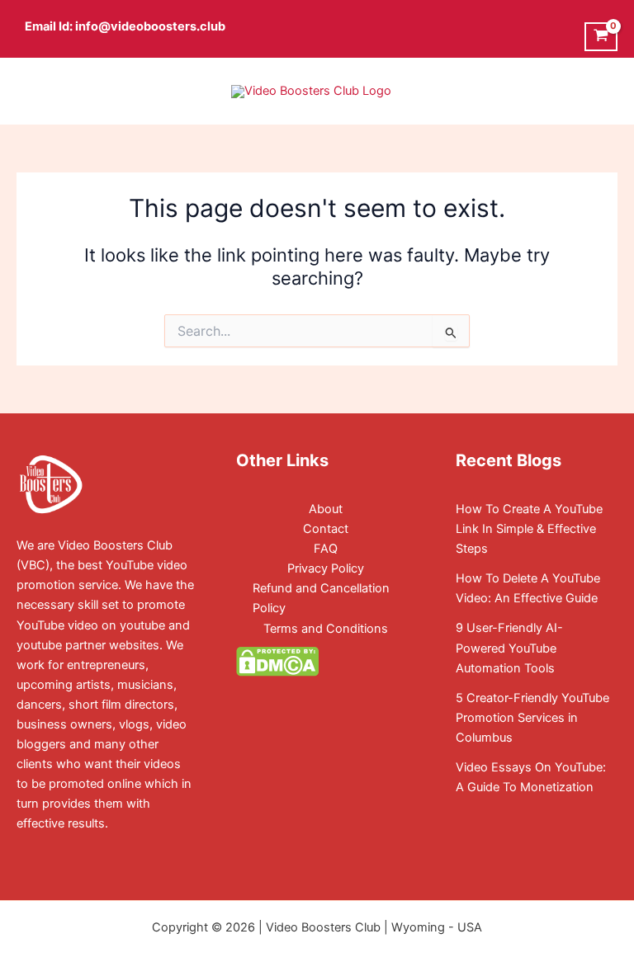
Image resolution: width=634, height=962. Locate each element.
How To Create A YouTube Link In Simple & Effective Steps (529, 529)
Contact (325, 528)
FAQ (326, 548)
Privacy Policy (325, 568)
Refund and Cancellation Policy (321, 598)
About (326, 509)
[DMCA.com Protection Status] (277, 660)
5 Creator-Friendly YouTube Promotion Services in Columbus (532, 718)
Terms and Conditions (325, 628)
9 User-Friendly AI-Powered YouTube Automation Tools (509, 647)
